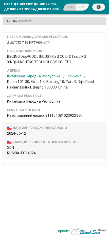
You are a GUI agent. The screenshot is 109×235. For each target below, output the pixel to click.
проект (64, 231)
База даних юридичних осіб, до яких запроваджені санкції (32, 6)
